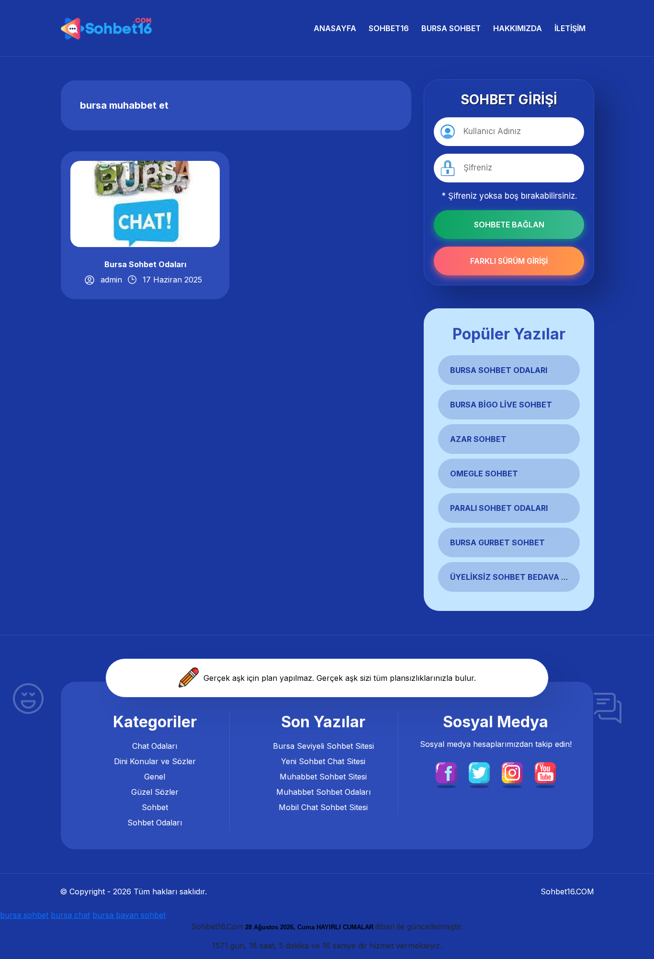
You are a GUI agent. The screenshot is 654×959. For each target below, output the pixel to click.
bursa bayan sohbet (129, 915)
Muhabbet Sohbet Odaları (323, 792)
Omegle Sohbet (484, 473)
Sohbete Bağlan (509, 224)
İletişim (570, 28)
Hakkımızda (517, 28)
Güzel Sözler (155, 792)
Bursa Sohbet (451, 28)
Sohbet (155, 807)
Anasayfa (335, 28)
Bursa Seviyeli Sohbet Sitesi (323, 746)
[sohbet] (107, 28)
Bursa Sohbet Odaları (145, 264)
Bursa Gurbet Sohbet (497, 542)
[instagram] (512, 772)
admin (111, 279)
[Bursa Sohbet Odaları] (145, 203)
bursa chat (70, 915)
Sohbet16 (389, 28)
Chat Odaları (154, 746)
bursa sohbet (24, 915)
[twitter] (479, 772)
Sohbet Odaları (154, 822)
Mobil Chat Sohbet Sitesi (323, 807)
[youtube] (545, 772)
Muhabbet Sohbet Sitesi (323, 776)
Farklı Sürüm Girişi (509, 261)
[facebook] (446, 772)
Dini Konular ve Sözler (155, 761)
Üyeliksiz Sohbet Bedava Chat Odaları (535, 577)
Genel (154, 776)
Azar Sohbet (478, 439)
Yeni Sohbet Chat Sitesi (323, 761)
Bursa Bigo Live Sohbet (501, 404)
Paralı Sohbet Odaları (499, 508)
